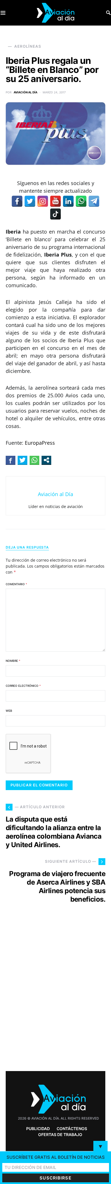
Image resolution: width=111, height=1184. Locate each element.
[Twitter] (30, 201)
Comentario (16, 584)
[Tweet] (22, 460)
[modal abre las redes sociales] (46, 460)
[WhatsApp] (81, 201)
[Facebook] (17, 201)
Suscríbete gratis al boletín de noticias (56, 1157)
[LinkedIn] (68, 201)
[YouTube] (55, 201)
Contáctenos (72, 1128)
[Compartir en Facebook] (10, 460)
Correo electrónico (23, 685)
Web (9, 710)
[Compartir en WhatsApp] (34, 460)
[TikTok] (55, 214)
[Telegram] (94, 201)
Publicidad (38, 1128)
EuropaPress (40, 442)
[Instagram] (42, 201)
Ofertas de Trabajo (60, 1134)
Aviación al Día (25, 92)
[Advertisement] (55, 997)
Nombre (13, 660)
